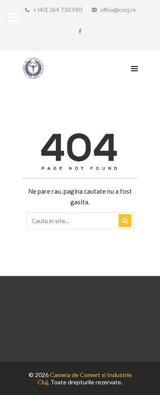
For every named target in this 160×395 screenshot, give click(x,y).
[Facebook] (80, 32)
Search (125, 220)
